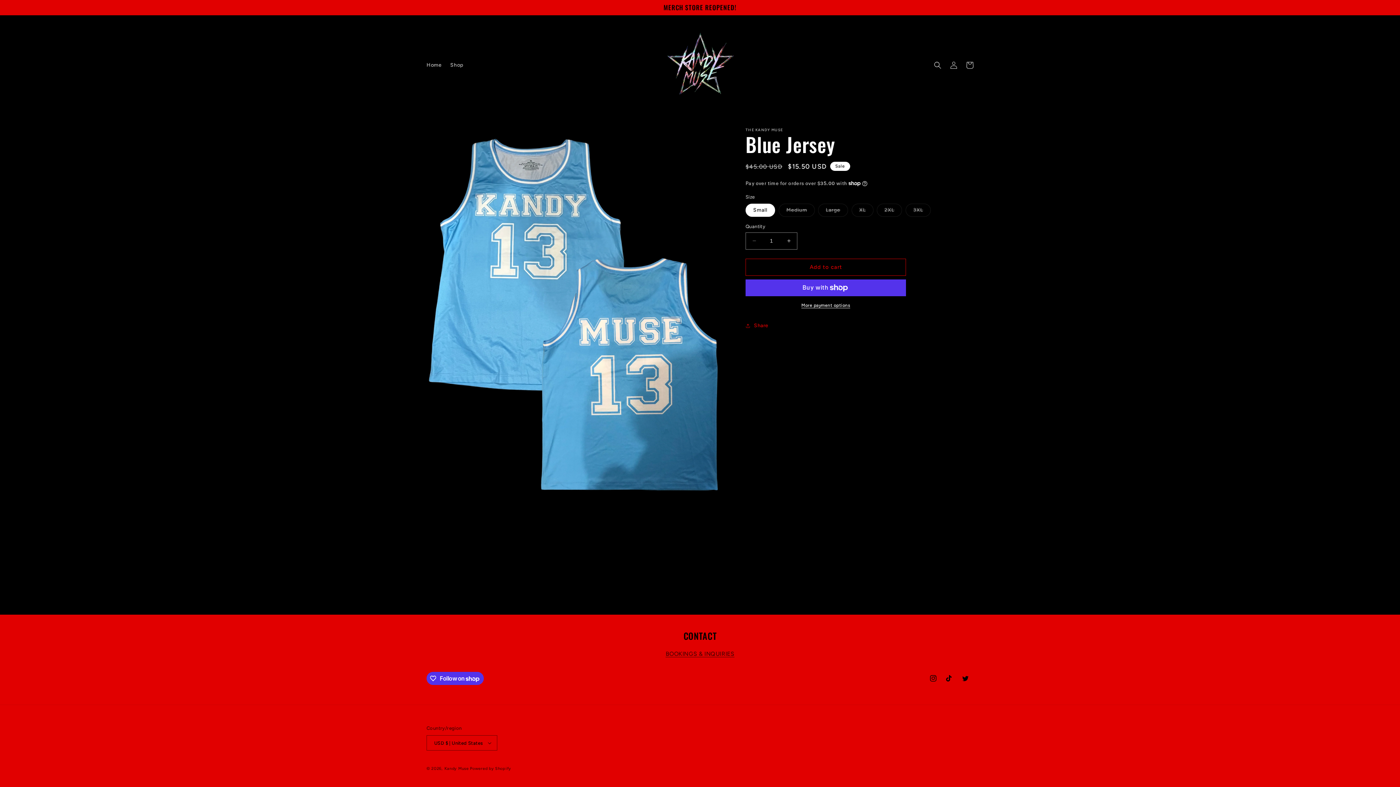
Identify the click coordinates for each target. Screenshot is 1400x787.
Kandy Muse (456, 768)
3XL (922, 212)
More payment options (825, 305)
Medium (800, 212)
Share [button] (761, 325)
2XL (893, 212)
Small (760, 210)
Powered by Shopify (490, 768)
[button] (938, 65)
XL (866, 212)
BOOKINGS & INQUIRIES (700, 653)
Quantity (755, 226)
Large (837, 212)
